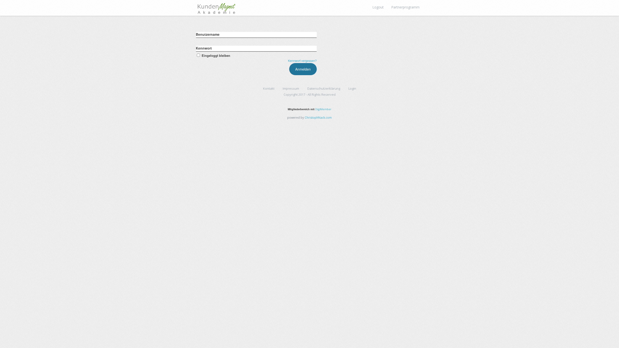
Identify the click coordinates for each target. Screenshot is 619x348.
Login (352, 88)
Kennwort (204, 48)
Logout (378, 7)
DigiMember (323, 109)
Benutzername (208, 34)
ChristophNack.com (318, 118)
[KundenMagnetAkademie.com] (216, 7)
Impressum (291, 88)
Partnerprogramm (405, 7)
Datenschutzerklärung (323, 88)
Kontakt (268, 88)
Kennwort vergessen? (302, 60)
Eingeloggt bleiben (216, 55)
